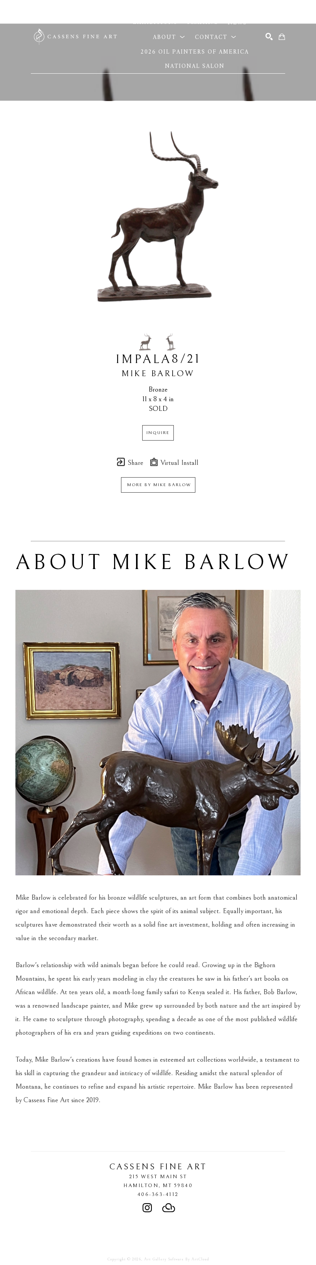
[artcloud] (169, 1208)
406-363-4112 (158, 1194)
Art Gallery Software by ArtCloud (176, 1259)
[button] (171, 8)
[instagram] (147, 1208)
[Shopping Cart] (282, 37)
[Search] (269, 37)
